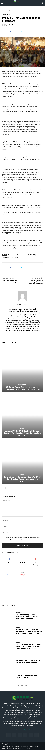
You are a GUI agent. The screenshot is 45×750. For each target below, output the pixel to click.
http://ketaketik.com (22, 307)
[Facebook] (19, 333)
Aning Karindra (12, 25)
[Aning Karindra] (3, 25)
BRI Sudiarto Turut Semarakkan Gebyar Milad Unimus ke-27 (28, 661)
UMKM (16, 258)
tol (12, 258)
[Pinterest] (25, 735)
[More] (30, 32)
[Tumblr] (31, 735)
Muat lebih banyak (22, 685)
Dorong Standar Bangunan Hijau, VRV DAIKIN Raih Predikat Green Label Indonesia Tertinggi (22, 479)
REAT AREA (6, 258)
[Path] (26, 333)
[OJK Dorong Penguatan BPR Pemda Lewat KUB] (8, 675)
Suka (8, 558)
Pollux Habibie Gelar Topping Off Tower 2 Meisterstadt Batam (36, 281)
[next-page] (6, 488)
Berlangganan (36, 558)
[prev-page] (3, 488)
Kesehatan (22, 384)
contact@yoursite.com (26, 730)
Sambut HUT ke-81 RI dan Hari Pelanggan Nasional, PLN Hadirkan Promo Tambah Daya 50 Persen (22, 433)
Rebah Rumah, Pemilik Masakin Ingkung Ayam (10, 281)
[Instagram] (22, 333)
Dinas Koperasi (21, 255)
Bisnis (10, 11)
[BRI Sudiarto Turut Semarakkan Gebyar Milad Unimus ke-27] (8, 660)
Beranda (4, 11)
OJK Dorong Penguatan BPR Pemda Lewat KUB (26, 676)
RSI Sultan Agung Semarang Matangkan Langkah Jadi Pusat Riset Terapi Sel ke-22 (22, 388)
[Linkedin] (20, 735)
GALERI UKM (31, 255)
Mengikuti (22, 558)
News (8, 14)
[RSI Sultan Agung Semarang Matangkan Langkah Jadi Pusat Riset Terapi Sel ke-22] (22, 369)
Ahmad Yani (11, 255)
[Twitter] (30, 333)
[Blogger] (15, 333)
